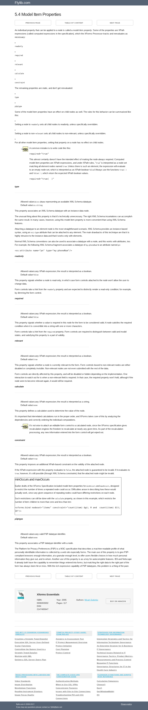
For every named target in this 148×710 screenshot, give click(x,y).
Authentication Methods (67, 681)
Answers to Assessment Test (70, 639)
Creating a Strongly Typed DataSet (31, 639)
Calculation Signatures (108, 681)
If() (98, 695)
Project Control (63, 653)
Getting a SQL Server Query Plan (30, 660)
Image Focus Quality (24, 695)
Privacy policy (126, 704)
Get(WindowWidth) (105, 692)
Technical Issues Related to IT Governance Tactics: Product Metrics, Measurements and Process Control (115, 656)
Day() (99, 688)
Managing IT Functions (107, 663)
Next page (115, 23)
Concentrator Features (67, 688)
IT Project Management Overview (71, 642)
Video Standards (22, 681)
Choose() (101, 685)
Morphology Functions (25, 688)
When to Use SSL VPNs (67, 685)
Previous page (33, 23)
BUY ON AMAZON (118, 601)
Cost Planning (62, 649)
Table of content (74, 23)
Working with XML (23, 656)
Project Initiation (64, 646)
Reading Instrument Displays (28, 692)
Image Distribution (23, 685)
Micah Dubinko (91, 600)
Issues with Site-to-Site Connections (73, 692)
